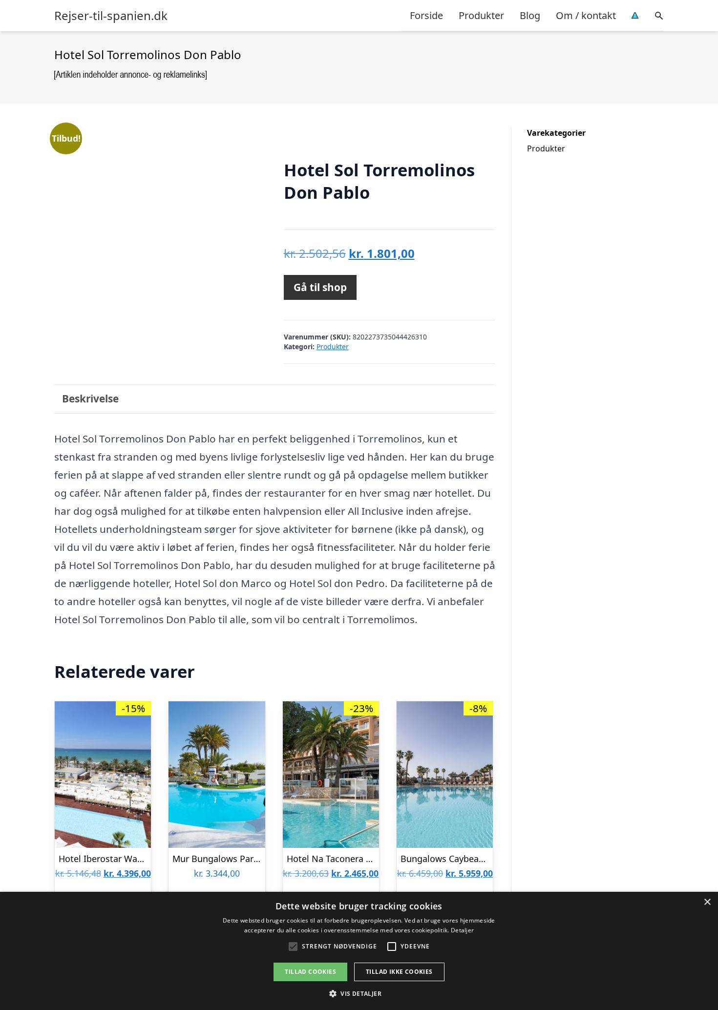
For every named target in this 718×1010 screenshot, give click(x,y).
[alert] (359, 951)
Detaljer (462, 930)
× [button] (707, 902)
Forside (426, 15)
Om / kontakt (586, 15)
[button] (359, 993)
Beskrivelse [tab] (90, 398)
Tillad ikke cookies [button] (399, 972)
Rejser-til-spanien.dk (111, 15)
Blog (530, 15)
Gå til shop (320, 287)
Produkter (481, 15)
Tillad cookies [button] (310, 972)
